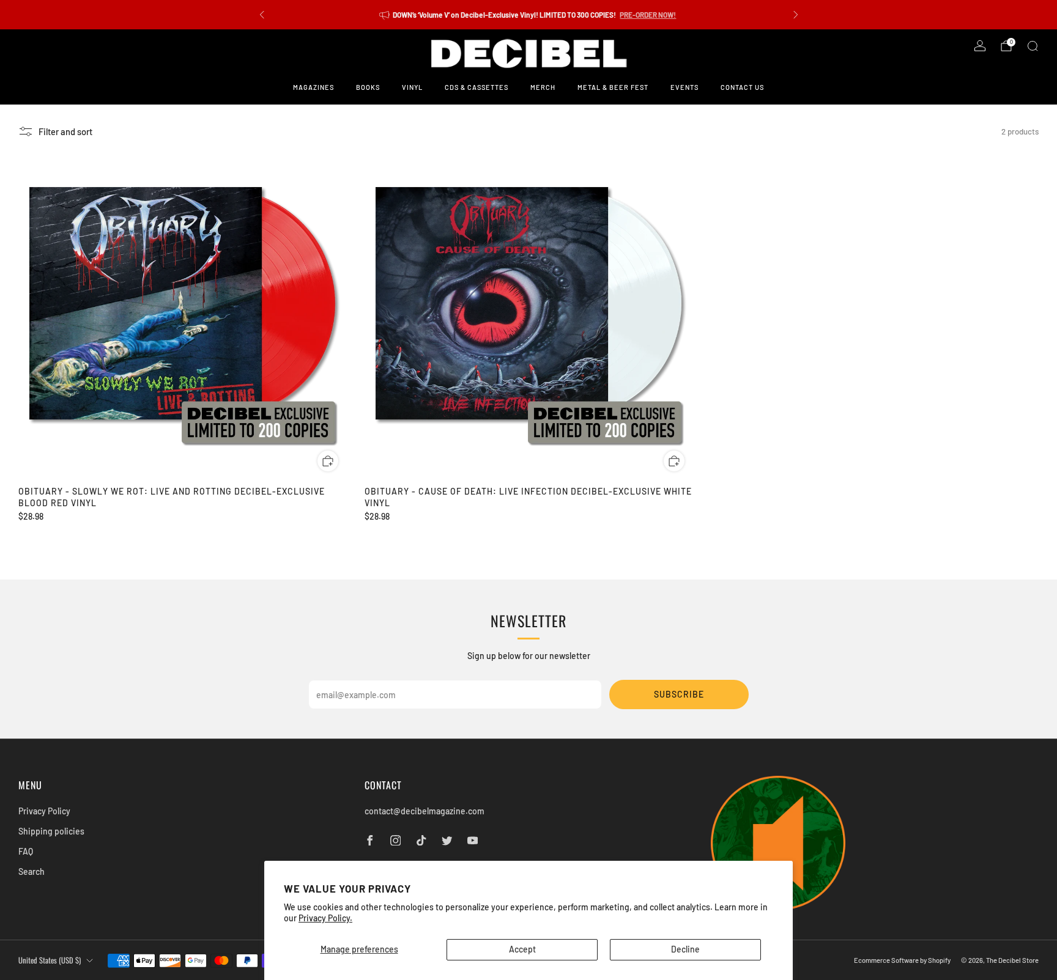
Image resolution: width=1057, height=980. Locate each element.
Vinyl (412, 87)
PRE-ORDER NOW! (648, 14)
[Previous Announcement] (262, 15)
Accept (522, 949)
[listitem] (529, 14)
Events (684, 87)
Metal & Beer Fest (612, 87)
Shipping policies (51, 831)
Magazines (313, 87)
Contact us (742, 87)
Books (368, 87)
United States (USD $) (49, 960)
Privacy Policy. (325, 918)
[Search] (1032, 46)
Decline (685, 949)
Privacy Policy (44, 811)
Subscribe (679, 694)
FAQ (25, 851)
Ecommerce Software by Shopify (902, 960)
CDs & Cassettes (476, 87)
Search (31, 871)
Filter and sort (65, 131)
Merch (542, 87)
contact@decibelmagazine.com (424, 811)
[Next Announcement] (796, 15)
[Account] (980, 46)
